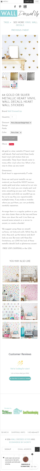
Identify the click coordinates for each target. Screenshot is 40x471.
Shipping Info (18, 432)
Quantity (5, 117)
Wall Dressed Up (15, 111)
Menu (5, 1)
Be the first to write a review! (20, 378)
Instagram (25, 6)
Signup (8, 449)
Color (4, 132)
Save (12, 144)
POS (29, 439)
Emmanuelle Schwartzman (26, 465)
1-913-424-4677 (33, 432)
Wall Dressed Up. (19, 439)
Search (5, 432)
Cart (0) (28, 1)
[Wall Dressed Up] (20, 11)
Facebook (15, 6)
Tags (7, 22)
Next (26, 30)
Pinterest (20, 6)
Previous (16, 30)
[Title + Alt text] (20, 405)
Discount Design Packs (5, 125)
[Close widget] (32, 454)
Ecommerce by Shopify (20, 442)
